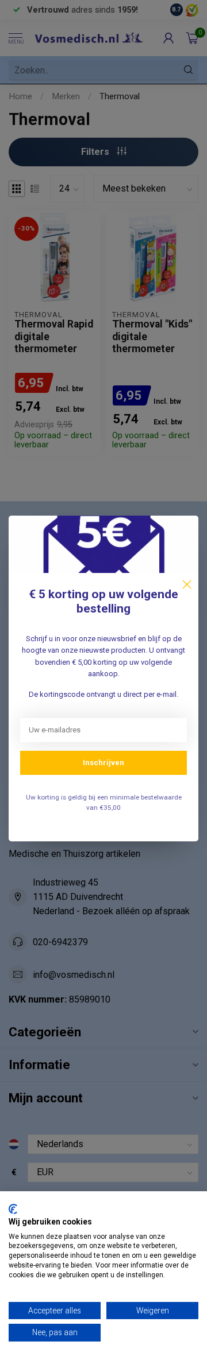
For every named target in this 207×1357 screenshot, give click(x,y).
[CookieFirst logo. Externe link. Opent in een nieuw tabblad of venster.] (13, 1209)
